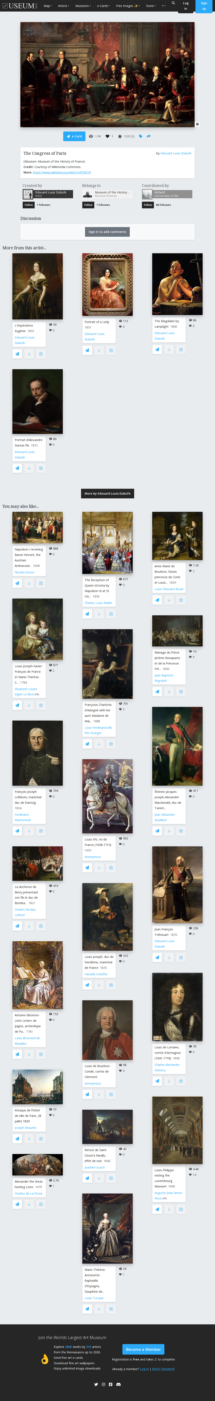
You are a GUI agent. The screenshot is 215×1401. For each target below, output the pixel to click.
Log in (144, 1369)
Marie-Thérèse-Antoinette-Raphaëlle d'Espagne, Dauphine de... (95, 1280)
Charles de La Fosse (28, 1193)
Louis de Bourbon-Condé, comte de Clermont (97, 1071)
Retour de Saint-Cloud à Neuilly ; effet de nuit (96, 1155)
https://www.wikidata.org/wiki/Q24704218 (62, 172)
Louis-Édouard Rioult (169, 589)
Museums (82, 6)
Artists (62, 6)
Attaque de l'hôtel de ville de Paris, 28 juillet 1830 (28, 1115)
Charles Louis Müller (98, 603)
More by (108, 493)
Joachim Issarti (95, 1167)
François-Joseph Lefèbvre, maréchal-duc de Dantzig (28, 797)
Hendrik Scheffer (96, 974)
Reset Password (163, 1369)
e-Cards (102, 6)
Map (47, 6)
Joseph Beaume (26, 1128)
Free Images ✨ (127, 6)
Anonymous (93, 857)
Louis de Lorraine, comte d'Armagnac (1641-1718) (168, 1052)
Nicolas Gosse (24, 572)
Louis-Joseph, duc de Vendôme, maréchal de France (99, 962)
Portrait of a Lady (97, 322)
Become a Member (143, 1349)
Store (150, 6)
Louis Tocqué (94, 1298)
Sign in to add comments (107, 232)
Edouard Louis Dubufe (175, 153)
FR (36, 694)
